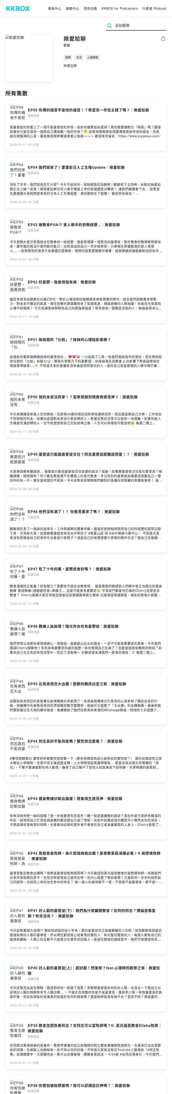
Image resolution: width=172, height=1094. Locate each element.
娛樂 (68, 57)
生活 (79, 57)
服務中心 (72, 8)
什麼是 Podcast (154, 8)
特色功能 (90, 8)
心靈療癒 (92, 57)
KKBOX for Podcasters (120, 8)
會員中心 (54, 8)
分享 (163, 39)
